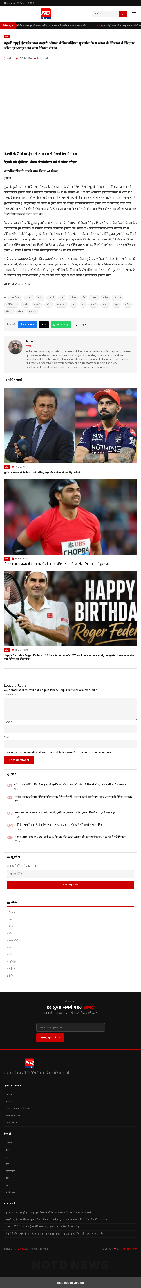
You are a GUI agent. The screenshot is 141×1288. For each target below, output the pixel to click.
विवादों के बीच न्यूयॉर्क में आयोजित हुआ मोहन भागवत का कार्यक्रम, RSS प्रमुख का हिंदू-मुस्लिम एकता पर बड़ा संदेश (55, 1233)
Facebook (29, 324)
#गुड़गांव (117, 297)
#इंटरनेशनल (15, 297)
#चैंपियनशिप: (11, 304)
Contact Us (11, 1122)
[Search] (123, 14)
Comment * (10, 694)
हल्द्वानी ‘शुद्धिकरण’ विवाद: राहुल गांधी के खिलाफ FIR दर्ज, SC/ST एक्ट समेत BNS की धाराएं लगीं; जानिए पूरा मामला (57, 1219)
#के (83, 297)
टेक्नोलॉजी (13, 940)
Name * (8, 722)
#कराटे (51, 297)
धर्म (10, 954)
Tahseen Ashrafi (128, 1249)
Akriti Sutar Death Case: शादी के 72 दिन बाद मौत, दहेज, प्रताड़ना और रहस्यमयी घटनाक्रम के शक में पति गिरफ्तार (70, 837)
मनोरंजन (13, 969)
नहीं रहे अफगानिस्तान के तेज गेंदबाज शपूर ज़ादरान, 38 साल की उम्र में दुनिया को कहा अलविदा (58, 824)
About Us (11, 1101)
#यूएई (116, 304)
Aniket (10, 58)
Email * (8, 737)
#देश (48, 304)
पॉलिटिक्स (13, 962)
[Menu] (134, 13)
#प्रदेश (105, 304)
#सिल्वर (32, 311)
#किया (73, 297)
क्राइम (11, 919)
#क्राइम (94, 297)
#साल (20, 311)
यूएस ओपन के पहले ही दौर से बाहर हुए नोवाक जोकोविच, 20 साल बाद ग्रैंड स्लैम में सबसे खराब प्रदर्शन (49, 1212)
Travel (12, 912)
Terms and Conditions (18, 1108)
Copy (83, 324)
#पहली (94, 304)
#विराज (9, 311)
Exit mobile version (70, 1282)
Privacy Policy (13, 1115)
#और (40, 297)
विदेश (11, 976)
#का (62, 297)
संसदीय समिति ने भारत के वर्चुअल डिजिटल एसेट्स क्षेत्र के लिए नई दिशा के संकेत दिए (42, 1226)
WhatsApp (62, 324)
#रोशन (128, 304)
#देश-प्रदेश (61, 304)
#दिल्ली (37, 304)
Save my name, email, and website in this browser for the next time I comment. (59, 753)
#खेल (105, 297)
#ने (83, 304)
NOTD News (19, 1248)
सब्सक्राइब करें (71, 884)
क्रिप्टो (11, 926)
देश (10, 947)
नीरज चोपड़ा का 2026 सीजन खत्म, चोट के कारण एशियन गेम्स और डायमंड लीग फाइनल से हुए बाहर (56, 564)
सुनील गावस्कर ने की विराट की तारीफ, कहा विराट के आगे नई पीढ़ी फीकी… (43, 472)
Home (9, 1094)
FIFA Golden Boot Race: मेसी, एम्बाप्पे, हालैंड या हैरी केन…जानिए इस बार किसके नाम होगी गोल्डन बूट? (66, 812)
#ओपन (29, 297)
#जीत (25, 304)
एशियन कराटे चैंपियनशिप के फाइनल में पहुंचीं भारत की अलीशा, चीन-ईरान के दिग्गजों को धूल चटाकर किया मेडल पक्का (70, 784)
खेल (7, 36)
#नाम (74, 304)
